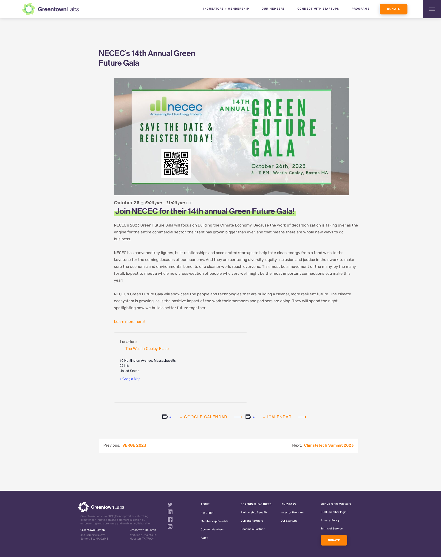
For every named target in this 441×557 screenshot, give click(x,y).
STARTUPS (207, 513)
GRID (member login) (334, 512)
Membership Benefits (214, 521)
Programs (361, 9)
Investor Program (292, 512)
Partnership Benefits (254, 512)
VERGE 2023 (134, 446)
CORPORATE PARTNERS (256, 504)
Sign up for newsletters (336, 504)
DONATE (334, 540)
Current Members (212, 529)
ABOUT (205, 504)
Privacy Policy (330, 520)
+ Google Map (130, 378)
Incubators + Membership (226, 9)
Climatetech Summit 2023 (329, 446)
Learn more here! (129, 322)
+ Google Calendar (203, 417)
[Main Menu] (432, 9)
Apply (204, 538)
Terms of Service (332, 528)
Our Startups (289, 521)
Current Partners (252, 521)
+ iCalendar (277, 417)
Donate (393, 9)
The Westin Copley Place (147, 348)
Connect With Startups (318, 9)
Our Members (273, 9)
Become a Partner (253, 529)
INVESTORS (288, 504)
